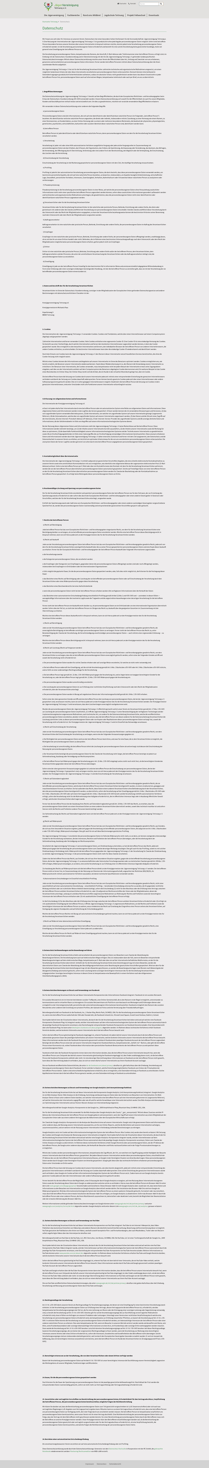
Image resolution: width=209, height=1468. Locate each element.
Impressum (89, 1464)
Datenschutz (101, 1464)
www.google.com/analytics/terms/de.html (58, 1206)
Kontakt (133, 3)
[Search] (161, 4)
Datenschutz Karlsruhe (117, 1449)
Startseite (122, 3)
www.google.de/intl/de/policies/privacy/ (129, 1203)
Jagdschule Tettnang (114, 15)
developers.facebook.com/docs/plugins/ (87, 1027)
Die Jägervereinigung (54, 15)
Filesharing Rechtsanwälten (80, 1451)
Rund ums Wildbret (92, 15)
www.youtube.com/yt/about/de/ (71, 1253)
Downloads (154, 15)
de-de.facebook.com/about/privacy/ (99, 1065)
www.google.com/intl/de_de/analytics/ (133, 1206)
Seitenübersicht (115, 1464)
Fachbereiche (73, 15)
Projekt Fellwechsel (136, 15)
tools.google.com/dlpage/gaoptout (63, 1186)
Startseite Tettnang (50, 22)
